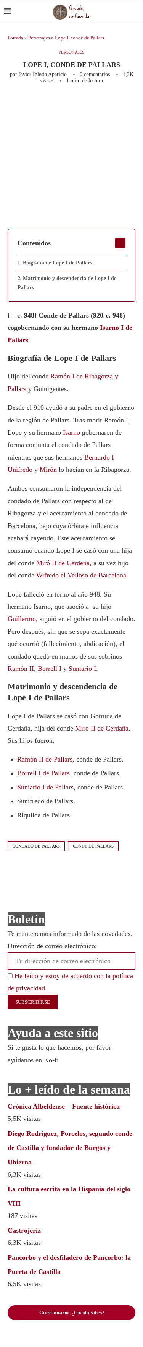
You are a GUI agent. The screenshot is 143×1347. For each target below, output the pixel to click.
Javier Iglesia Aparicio (43, 74)
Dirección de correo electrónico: (52, 946)
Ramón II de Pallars (44, 759)
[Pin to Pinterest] (108, 104)
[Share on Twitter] (95, 104)
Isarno (71, 432)
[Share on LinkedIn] (120, 104)
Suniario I (82, 668)
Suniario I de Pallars (45, 787)
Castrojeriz (24, 1230)
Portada (15, 38)
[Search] (135, 11)
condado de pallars (36, 846)
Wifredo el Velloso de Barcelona (81, 575)
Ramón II (21, 668)
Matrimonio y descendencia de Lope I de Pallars (67, 283)
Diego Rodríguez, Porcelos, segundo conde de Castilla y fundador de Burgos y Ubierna (70, 1148)
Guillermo (22, 619)
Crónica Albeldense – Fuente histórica (64, 1106)
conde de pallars (93, 846)
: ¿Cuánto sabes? (71, 1313)
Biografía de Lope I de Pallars (57, 263)
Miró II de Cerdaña (102, 728)
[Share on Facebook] (81, 104)
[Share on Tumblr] (133, 104)
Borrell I (49, 668)
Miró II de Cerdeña (63, 563)
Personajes (39, 38)
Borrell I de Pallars (43, 773)
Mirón (48, 469)
